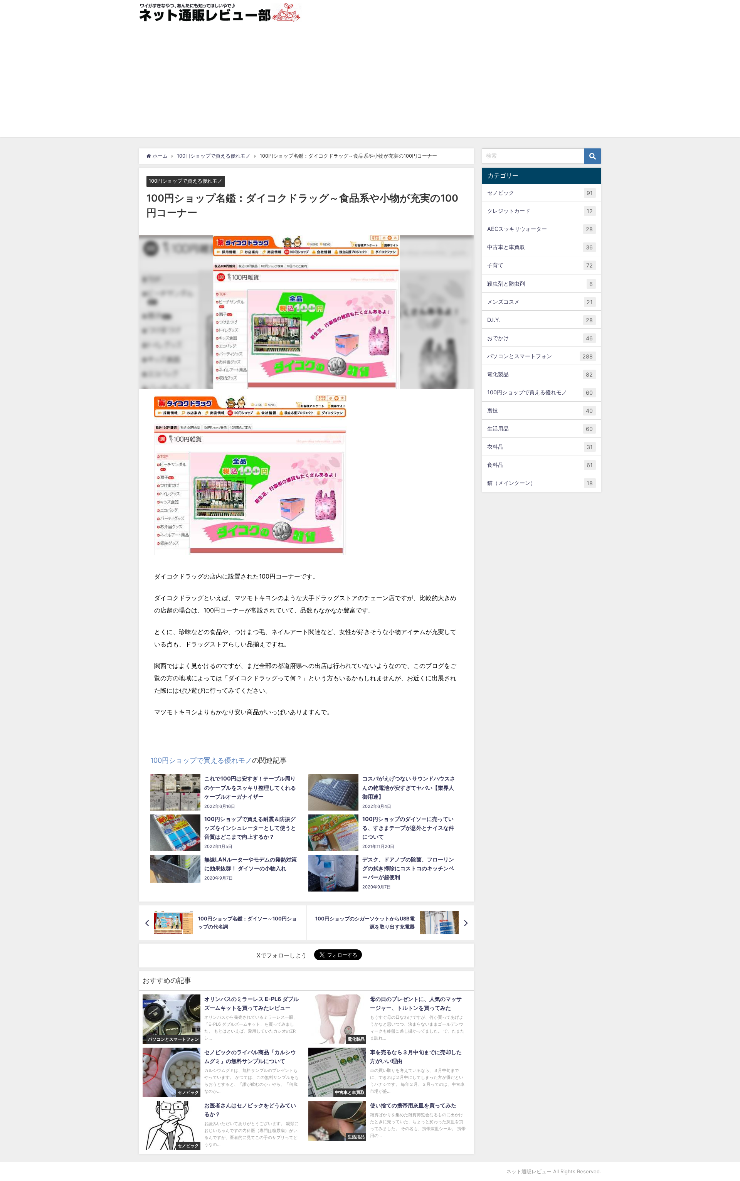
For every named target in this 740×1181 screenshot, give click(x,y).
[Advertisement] (370, 83)
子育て (540, 265)
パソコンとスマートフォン (540, 356)
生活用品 (540, 428)
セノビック (540, 192)
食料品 (540, 464)
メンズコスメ (540, 301)
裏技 (540, 410)
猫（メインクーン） (540, 482)
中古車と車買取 (540, 247)
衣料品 (540, 446)
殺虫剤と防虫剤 (540, 283)
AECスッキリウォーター (540, 228)
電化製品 (540, 374)
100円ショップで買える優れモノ (185, 181)
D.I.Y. (540, 319)
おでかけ (540, 338)
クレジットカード (540, 210)
